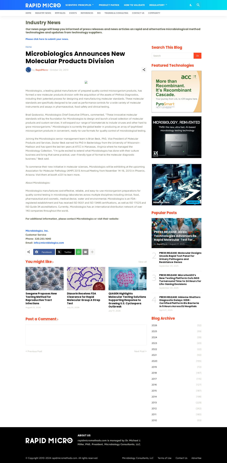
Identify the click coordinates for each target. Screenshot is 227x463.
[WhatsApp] (79, 252)
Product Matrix (109, 5)
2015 (176, 390)
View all (142, 262)
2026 (176, 325)
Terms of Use (164, 457)
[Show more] (92, 252)
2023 (176, 343)
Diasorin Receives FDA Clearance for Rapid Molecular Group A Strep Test (83, 298)
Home (28, 13)
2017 (176, 378)
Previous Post (35, 351)
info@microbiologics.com (49, 242)
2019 (176, 366)
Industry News (43, 13)
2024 (176, 337)
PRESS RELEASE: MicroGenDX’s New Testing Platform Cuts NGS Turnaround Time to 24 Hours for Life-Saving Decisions (180, 280)
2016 (176, 384)
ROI (99, 13)
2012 (176, 408)
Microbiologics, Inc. (37, 230)
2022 (176, 349)
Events (73, 13)
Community (154, 13)
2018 (176, 372)
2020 (176, 360)
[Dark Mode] (191, 5)
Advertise (196, 457)
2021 (176, 354)
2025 (176, 331)
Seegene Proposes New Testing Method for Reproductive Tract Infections (41, 298)
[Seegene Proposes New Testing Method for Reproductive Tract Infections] (45, 278)
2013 (176, 402)
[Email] (85, 252)
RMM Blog (60, 13)
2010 (176, 420)
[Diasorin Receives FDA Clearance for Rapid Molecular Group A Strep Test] (86, 278)
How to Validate (134, 5)
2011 (176, 414)
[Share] (144, 69)
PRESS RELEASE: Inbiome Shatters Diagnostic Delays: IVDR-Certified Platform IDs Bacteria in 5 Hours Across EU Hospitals (179, 302)
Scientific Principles (78, 5)
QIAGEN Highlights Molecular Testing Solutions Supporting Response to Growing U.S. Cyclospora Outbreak (127, 300)
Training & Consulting (116, 13)
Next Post (139, 351)
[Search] (198, 5)
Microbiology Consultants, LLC (138, 457)
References (87, 13)
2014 (176, 396)
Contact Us (138, 13)
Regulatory (157, 5)
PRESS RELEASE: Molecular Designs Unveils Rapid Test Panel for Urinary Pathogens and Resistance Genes (180, 257)
